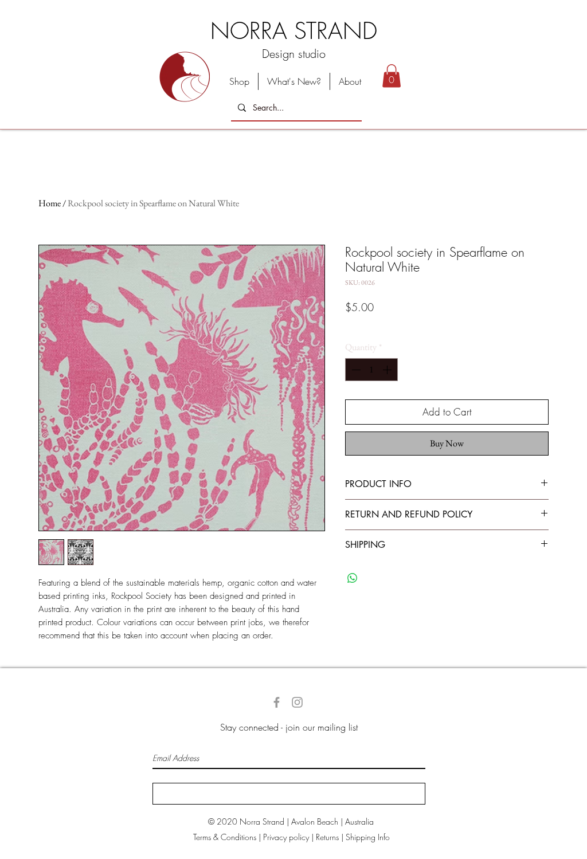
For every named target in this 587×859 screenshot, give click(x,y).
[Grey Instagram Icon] (297, 702)
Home (49, 203)
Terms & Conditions (224, 836)
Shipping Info (368, 836)
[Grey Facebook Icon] (276, 702)
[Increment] (388, 370)
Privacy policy (286, 836)
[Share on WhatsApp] (352, 578)
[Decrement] (355, 370)
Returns (327, 836)
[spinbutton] (371, 370)
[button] (391, 76)
